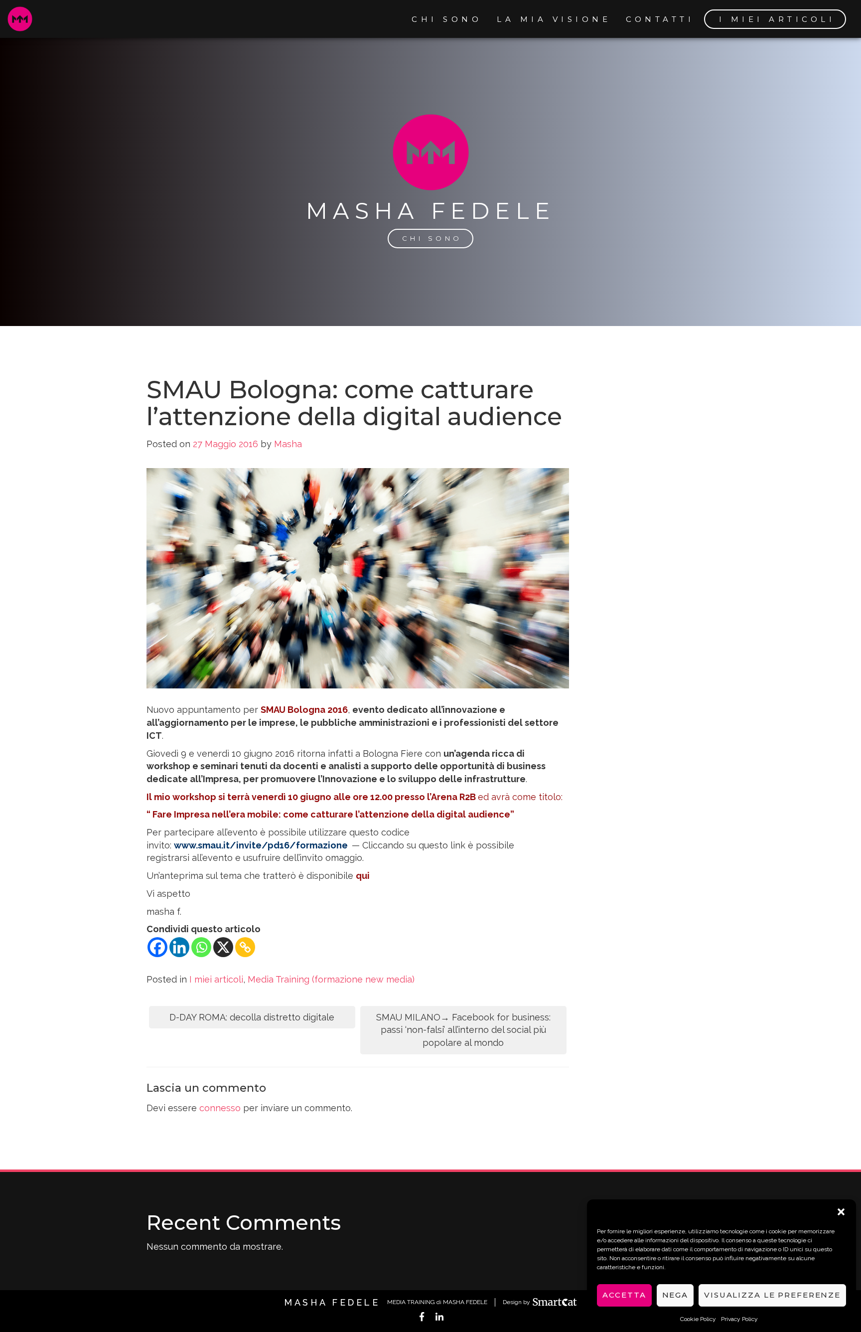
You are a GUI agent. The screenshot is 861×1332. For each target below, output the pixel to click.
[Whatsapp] (201, 947)
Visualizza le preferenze (772, 1295)
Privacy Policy (739, 1319)
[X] (223, 947)
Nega (675, 1295)
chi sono (447, 19)
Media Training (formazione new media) (331, 979)
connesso (220, 1108)
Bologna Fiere (393, 753)
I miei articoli (777, 19)
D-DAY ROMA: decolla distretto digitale (251, 1017)
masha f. (163, 911)
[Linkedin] (179, 947)
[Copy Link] (245, 947)
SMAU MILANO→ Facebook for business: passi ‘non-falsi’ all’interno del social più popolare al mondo (463, 1030)
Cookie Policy (698, 1319)
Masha (288, 444)
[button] (841, 1212)
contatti (660, 19)
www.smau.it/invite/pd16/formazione (261, 845)
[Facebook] (157, 947)
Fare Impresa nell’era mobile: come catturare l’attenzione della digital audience (331, 814)
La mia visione (554, 19)
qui (363, 875)
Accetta (624, 1295)
